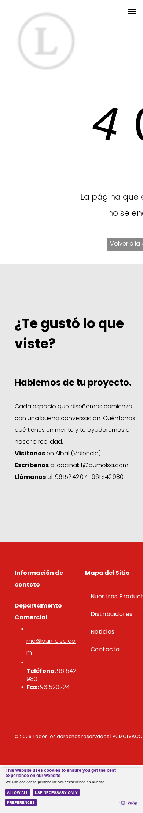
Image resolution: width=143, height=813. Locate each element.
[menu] (132, 11)
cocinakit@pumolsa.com (92, 465)
